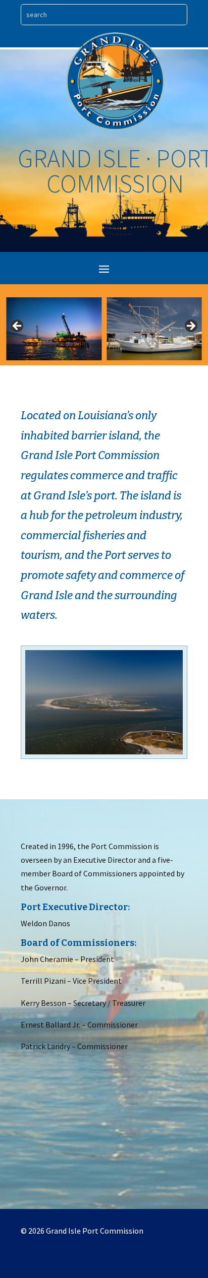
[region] (104, 328)
